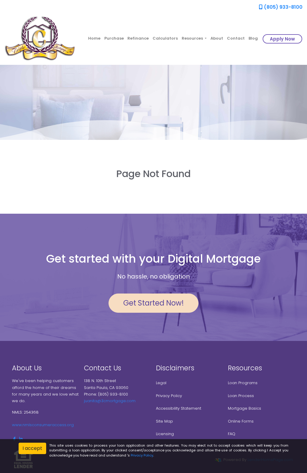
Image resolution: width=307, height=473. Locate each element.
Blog (253, 38)
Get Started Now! (153, 303)
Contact (236, 38)
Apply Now (282, 39)
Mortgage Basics (244, 408)
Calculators (165, 38)
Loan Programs (243, 383)
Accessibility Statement (178, 408)
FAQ (231, 434)
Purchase (114, 38)
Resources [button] (193, 38)
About (216, 38)
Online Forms (241, 421)
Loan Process (241, 396)
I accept (32, 448)
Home (94, 38)
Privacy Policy (169, 396)
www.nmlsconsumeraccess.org (43, 425)
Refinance (138, 38)
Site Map (164, 421)
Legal (161, 383)
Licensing (165, 434)
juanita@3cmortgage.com (110, 401)
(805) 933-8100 (283, 7)
